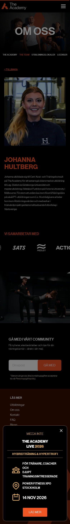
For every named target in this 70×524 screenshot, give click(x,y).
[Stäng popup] (35, 262)
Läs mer (35, 512)
